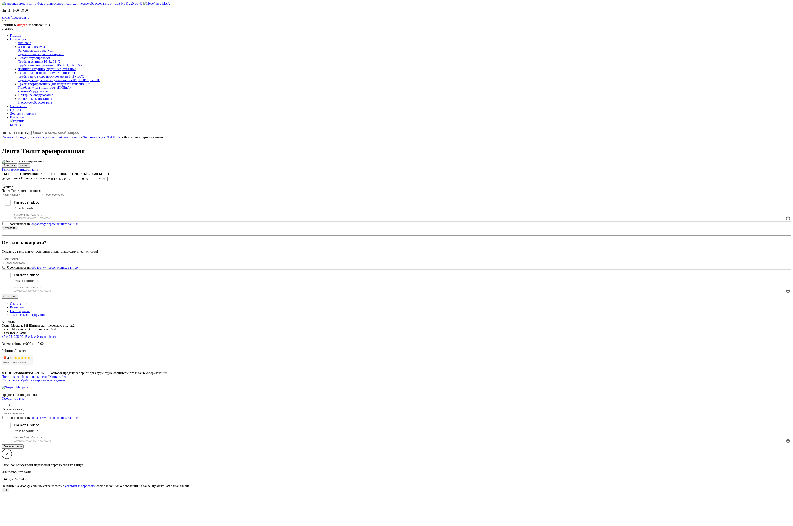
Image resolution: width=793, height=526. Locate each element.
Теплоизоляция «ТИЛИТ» (101, 137)
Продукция (18, 39)
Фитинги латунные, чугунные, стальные (47, 69)
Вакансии (17, 307)
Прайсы (15, 110)
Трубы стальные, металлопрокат (41, 54)
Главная (15, 35)
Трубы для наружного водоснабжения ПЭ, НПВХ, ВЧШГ (59, 80)
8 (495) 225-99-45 (130, 3)
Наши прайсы (20, 311)
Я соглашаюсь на (42, 267)
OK (5, 490)
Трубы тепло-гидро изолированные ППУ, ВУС (51, 76)
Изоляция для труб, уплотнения (57, 137)
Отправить (10, 227)
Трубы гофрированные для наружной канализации (54, 84)
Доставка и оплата (23, 113)
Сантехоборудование (33, 91)
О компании (18, 106)
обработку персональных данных (54, 224)
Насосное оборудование (35, 102)
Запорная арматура (31, 46)
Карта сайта (57, 376)
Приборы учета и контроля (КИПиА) (44, 87)
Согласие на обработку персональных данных (34, 380)
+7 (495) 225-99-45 (14, 336)
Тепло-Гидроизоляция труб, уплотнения (46, 72)
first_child (24, 43)
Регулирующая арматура (35, 50)
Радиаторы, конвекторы (35, 98)
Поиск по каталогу (15, 132)
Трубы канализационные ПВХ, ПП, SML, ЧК (50, 65)
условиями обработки (80, 486)
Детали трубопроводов (34, 58)
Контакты (17, 117)
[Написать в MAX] (156, 3)
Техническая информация (20, 169)
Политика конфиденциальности (24, 376)
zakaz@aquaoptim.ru (15, 17)
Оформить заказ (13, 398)
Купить (24, 165)
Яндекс (22, 25)
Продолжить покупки (17, 395)
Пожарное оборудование (35, 95)
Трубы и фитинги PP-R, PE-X (39, 61)
